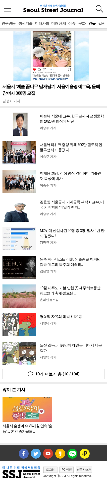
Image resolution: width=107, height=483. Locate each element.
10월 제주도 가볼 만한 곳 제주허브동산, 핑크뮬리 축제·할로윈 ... (70, 290)
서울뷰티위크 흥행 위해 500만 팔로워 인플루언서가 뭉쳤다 (71, 147)
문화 (82, 23)
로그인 (50, 469)
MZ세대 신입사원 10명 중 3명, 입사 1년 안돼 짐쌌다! (72, 233)
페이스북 (24, 454)
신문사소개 (84, 469)
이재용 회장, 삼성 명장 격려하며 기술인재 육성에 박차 (70, 175)
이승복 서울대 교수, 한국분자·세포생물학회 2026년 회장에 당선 (72, 118)
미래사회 (42, 23)
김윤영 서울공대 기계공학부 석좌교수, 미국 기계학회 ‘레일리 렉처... (72, 204)
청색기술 (25, 23)
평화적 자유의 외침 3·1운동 (61, 316)
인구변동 (8, 23)
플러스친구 (85, 454)
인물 (92, 23)
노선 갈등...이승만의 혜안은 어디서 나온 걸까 (71, 347)
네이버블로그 (72, 454)
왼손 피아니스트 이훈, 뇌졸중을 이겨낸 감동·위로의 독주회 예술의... (70, 261)
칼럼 (102, 23)
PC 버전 (66, 469)
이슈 (72, 23)
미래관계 (58, 23)
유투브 (48, 454)
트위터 (36, 454)
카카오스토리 (60, 454)
